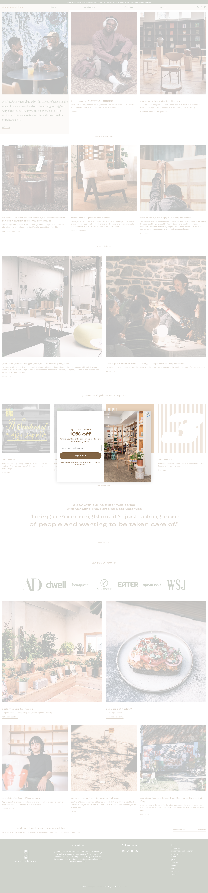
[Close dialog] (148, 414)
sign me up (80, 455)
